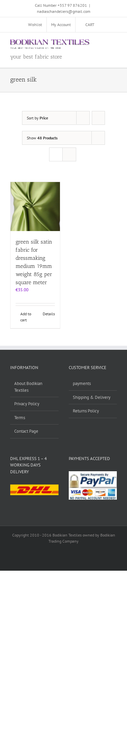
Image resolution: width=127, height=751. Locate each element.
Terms (19, 417)
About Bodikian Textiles (28, 387)
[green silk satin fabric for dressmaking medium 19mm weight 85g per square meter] (35, 206)
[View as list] (69, 154)
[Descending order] (98, 118)
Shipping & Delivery (91, 397)
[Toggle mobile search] (102, 42)
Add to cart (25, 316)
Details (49, 313)
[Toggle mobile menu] (114, 42)
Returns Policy (86, 411)
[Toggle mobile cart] (89, 42)
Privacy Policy (26, 404)
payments (82, 383)
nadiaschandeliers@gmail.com (63, 11)
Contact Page (26, 431)
